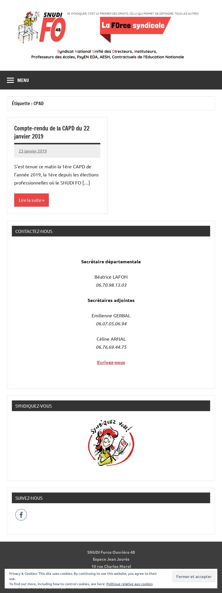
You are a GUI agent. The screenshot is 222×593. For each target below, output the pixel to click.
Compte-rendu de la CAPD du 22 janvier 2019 (51, 132)
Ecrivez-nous (111, 362)
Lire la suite (30, 200)
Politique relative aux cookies (129, 583)
